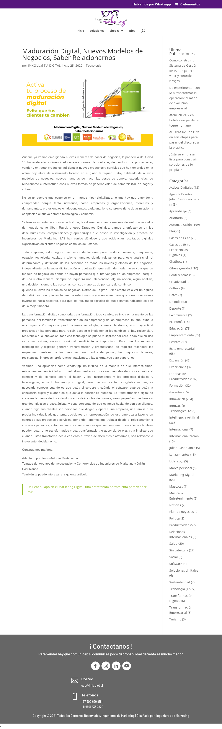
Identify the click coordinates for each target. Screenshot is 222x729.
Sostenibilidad (179, 582)
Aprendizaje (178, 211)
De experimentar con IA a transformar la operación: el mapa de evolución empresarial (184, 98)
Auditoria (176, 218)
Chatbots (175, 261)
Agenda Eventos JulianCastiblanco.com (184, 199)
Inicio (80, 31)
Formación (176, 385)
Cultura (174, 288)
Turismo (175, 619)
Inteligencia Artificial (184, 417)
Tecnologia (93, 65)
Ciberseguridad (180, 268)
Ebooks (114, 31)
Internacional (179, 429)
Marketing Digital (181, 475)
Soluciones (97, 31)
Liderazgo (176, 461)
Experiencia (177, 367)
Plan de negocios (181, 512)
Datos (173, 295)
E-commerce (178, 315)
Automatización (180, 225)
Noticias (175, 505)
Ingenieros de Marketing (172, 715)
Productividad (179, 525)
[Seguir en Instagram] (105, 665)
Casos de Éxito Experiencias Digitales (179, 249)
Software (175, 564)
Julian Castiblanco (182, 448)
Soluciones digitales (183, 570)
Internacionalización (184, 436)
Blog (132, 31)
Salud (173, 543)
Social (173, 557)
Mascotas (176, 486)
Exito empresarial (182, 348)
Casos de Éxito (179, 238)
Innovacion (177, 399)
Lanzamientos (179, 454)
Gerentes (176, 392)
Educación (176, 328)
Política (174, 518)
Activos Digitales (181, 187)
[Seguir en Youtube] (126, 665)
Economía (176, 322)
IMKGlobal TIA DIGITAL (44, 65)
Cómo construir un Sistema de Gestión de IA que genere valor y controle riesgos (183, 70)
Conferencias (178, 275)
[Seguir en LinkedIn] (116, 665)
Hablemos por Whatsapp (151, 4)
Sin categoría (178, 550)
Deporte (175, 308)
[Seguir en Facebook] (95, 665)
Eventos (175, 342)
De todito (176, 302)
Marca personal (180, 468)
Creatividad (177, 282)
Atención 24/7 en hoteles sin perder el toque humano (184, 120)
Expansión (176, 360)
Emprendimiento (181, 335)
